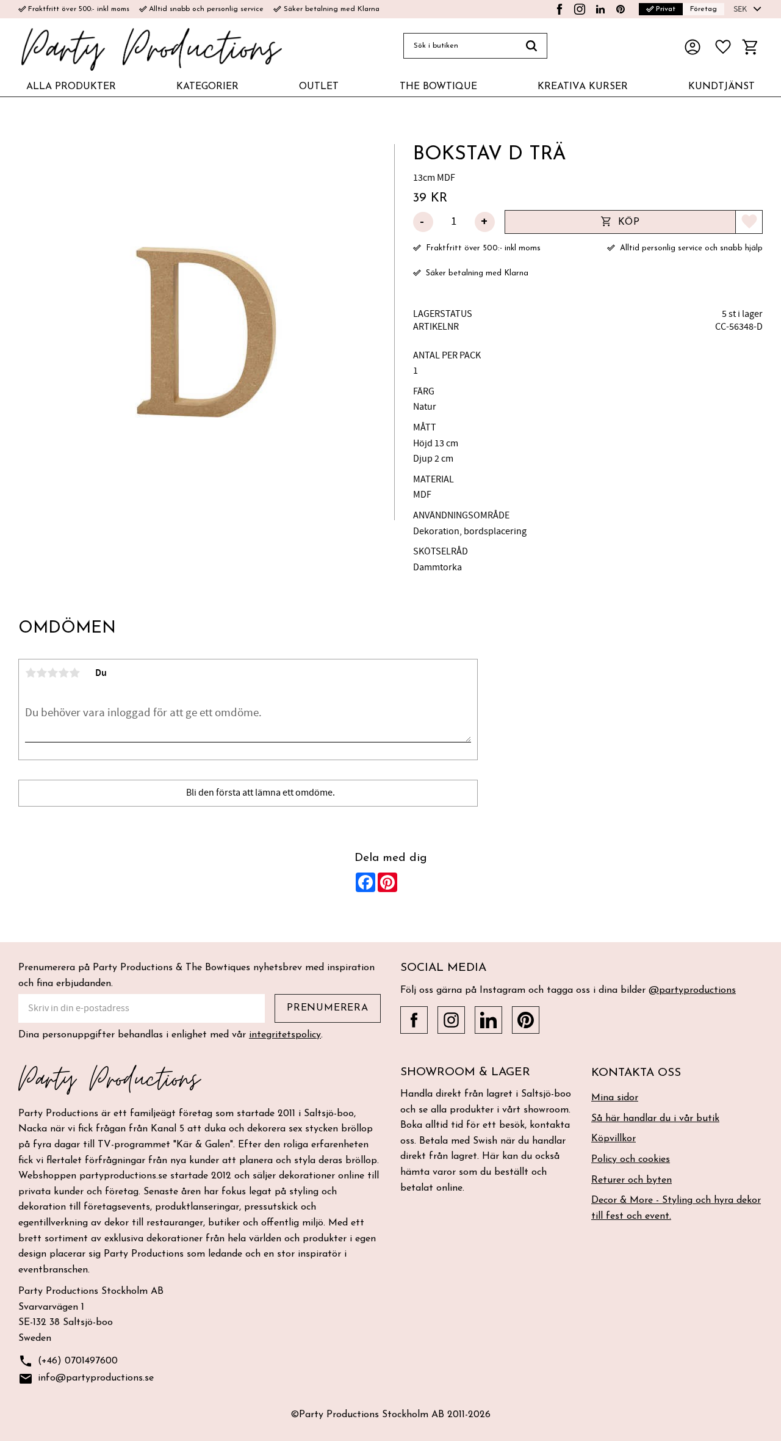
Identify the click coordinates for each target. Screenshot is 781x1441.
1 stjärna (30, 672)
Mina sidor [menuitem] (614, 1098)
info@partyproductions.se (86, 1378)
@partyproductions (692, 990)
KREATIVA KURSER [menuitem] (583, 87)
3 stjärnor (52, 672)
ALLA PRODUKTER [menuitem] (71, 87)
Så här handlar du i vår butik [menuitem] (655, 1118)
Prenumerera (328, 1008)
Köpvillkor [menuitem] (613, 1139)
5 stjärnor (74, 672)
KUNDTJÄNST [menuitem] (721, 87)
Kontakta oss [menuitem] (636, 1073)
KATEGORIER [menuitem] (207, 87)
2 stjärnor (41, 672)
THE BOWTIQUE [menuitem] (438, 87)
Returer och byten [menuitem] (631, 1180)
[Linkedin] (600, 9)
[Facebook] (559, 9)
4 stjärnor (63, 672)
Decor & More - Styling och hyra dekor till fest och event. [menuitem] (676, 1208)
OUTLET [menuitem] (319, 87)
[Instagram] (579, 9)
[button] (723, 47)
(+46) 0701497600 (68, 1361)
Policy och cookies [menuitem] (630, 1159)
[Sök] (531, 46)
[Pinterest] (620, 9)
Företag (703, 9)
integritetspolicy (285, 1035)
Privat (660, 9)
